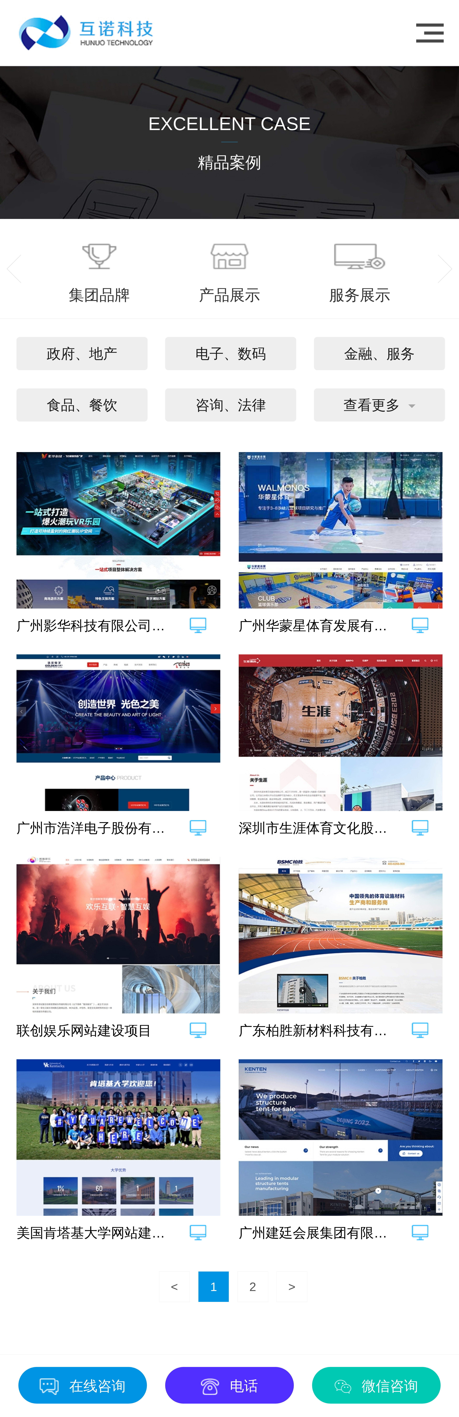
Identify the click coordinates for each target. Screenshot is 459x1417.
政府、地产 (82, 354)
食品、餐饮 (82, 405)
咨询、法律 (230, 405)
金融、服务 (379, 354)
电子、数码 (230, 354)
